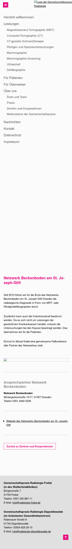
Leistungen (11, 23)
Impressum (12, 141)
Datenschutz (12, 134)
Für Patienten (13, 77)
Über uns (10, 90)
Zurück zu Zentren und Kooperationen (29, 446)
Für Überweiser (15, 84)
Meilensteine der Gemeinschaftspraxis (31, 114)
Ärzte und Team (17, 97)
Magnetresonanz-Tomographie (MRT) (30, 30)
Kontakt (9, 128)
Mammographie (17, 52)
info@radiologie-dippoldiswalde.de (31, 531)
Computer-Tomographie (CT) (25, 35)
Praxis (11, 102)
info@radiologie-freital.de (26, 502)
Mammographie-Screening (23, 58)
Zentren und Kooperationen (24, 108)
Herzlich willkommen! (19, 16)
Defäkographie (16, 70)
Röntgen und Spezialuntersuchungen (30, 47)
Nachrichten (12, 121)
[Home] (51, 5)
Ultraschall (13, 64)
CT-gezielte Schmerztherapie (25, 41)
